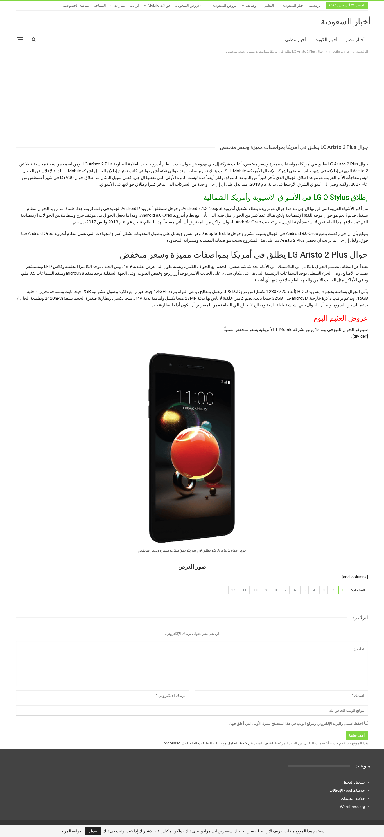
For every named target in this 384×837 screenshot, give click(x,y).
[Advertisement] (192, 96)
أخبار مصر (355, 39)
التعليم (269, 5)
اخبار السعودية (293, 5)
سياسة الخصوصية (76, 5)
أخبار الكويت (325, 39)
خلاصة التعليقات (353, 798)
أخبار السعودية (346, 21)
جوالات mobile (159, 5)
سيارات (120, 5)
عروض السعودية (225, 5)
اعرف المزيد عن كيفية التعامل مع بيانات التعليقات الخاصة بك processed (218, 743)
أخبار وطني (295, 39)
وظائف (251, 5)
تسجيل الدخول (353, 782)
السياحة (100, 5)
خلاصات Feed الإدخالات (347, 790)
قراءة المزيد (71, 831)
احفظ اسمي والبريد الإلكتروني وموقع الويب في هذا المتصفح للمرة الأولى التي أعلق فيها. (296, 723)
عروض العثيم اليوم (340, 318)
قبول (93, 831)
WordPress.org (352, 806)
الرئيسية (315, 5)
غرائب (135, 5)
